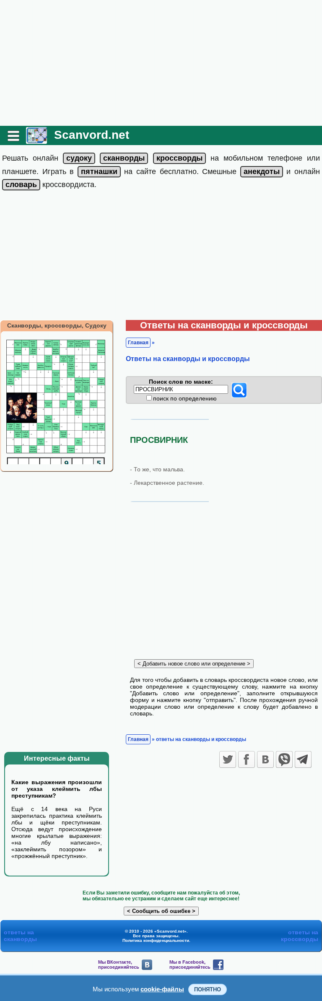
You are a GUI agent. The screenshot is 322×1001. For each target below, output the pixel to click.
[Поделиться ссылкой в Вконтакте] (265, 759)
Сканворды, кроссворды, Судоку (56, 325)
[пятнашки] (99, 171)
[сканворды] (124, 158)
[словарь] (21, 184)
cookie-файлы (162, 989)
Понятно (207, 989)
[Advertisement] (161, 63)
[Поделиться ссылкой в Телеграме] (303, 759)
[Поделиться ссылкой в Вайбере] (284, 759)
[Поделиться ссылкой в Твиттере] (227, 759)
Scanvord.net (91, 134)
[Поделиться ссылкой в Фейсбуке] (246, 759)
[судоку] (79, 158)
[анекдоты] (261, 171)
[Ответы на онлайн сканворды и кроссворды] (36, 140)
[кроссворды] (179, 158)
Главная (138, 343)
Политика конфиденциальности (155, 940)
